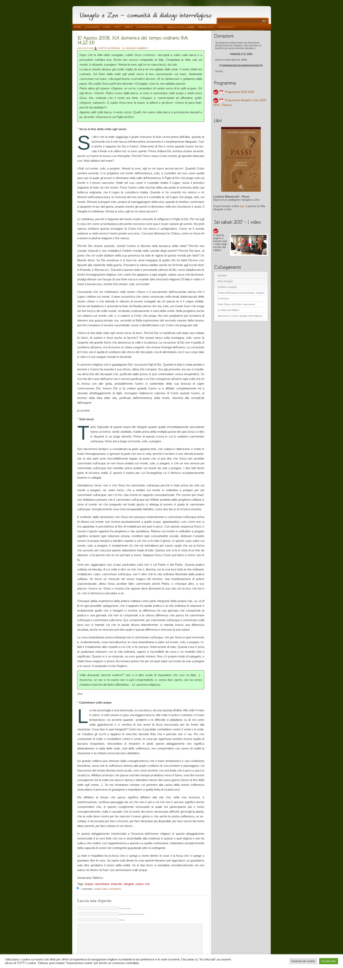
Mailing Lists (206, 27)
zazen (139, 884)
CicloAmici (223, 298)
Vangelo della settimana (107, 889)
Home (77, 27)
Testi (117, 27)
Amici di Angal (225, 281)
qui (242, 206)
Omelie (128, 27)
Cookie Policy (226, 27)
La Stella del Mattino (228, 310)
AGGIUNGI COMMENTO (137, 48)
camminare (101, 884)
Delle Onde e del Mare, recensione (236, 304)
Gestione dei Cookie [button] (303, 961)
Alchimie (222, 275)
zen (147, 884)
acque (89, 884)
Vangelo (128, 884)
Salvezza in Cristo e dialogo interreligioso (239, 316)
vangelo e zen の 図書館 (180, 27)
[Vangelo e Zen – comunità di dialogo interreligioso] (147, 14)
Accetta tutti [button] (329, 961)
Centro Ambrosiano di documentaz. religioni (241, 292)
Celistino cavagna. (227, 287)
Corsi (106, 27)
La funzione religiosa (150, 27)
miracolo (116, 884)
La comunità (92, 27)
